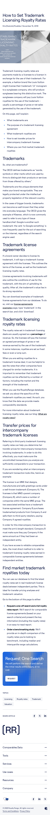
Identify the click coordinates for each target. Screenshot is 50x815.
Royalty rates (22, 699)
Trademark (36, 699)
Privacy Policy (25, 811)
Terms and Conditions (11, 811)
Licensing (8, 699)
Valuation (8, 704)
